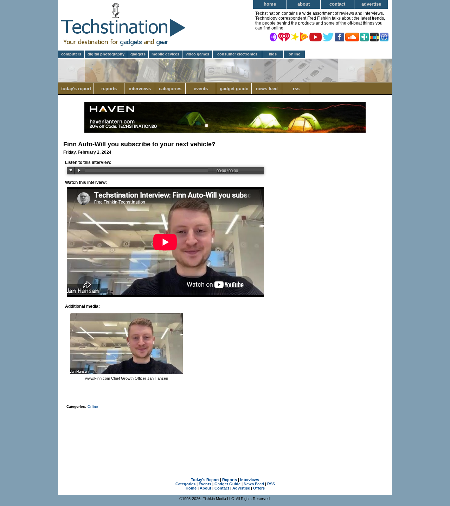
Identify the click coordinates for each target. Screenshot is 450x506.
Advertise (371, 4)
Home (270, 4)
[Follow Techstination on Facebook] (339, 36)
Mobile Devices (165, 54)
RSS (296, 88)
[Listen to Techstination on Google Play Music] (304, 36)
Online (294, 54)
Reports (109, 88)
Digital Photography (106, 54)
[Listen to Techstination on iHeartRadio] (284, 36)
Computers (71, 54)
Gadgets (138, 54)
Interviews (140, 88)
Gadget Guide (234, 88)
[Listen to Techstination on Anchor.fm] (273, 36)
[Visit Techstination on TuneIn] (364, 36)
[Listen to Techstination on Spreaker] (295, 36)
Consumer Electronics (237, 54)
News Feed (267, 88)
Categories (170, 88)
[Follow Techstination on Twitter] (328, 36)
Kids (273, 54)
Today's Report (76, 88)
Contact (337, 4)
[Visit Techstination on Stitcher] (374, 36)
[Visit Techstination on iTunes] (384, 36)
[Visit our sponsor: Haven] (225, 131)
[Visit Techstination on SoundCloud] (352, 36)
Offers (259, 488)
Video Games (197, 54)
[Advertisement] (225, 434)
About (303, 4)
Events (201, 88)
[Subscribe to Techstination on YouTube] (315, 36)
